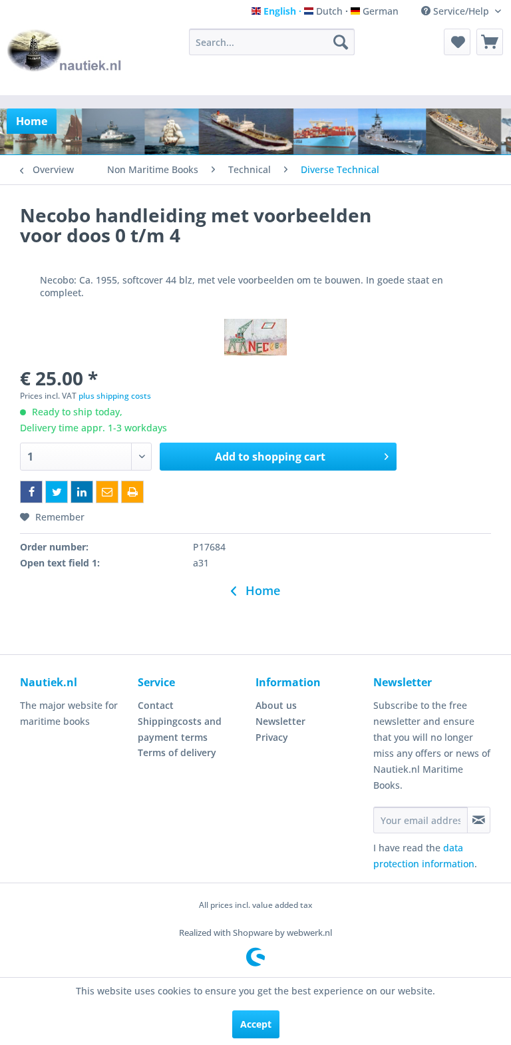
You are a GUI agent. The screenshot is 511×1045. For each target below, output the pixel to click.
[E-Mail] (107, 492)
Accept (255, 1024)
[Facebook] (31, 492)
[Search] (341, 42)
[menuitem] (272, 42)
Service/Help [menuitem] (461, 11)
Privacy (272, 737)
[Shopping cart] (489, 42)
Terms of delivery (177, 752)
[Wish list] (457, 42)
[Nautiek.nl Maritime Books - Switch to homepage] (64, 59)
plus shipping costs (115, 395)
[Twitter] (56, 492)
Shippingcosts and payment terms (180, 729)
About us (276, 705)
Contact (156, 705)
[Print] (132, 492)
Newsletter (280, 721)
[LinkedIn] (81, 492)
